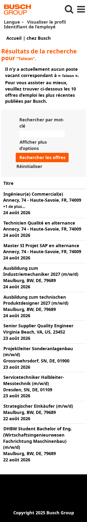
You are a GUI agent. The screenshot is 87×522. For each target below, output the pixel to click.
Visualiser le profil (46, 21)
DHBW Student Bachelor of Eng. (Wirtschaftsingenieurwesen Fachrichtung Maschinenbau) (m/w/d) (37, 438)
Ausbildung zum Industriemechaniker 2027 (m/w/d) (40, 271)
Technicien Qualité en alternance (39, 223)
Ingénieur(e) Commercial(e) (33, 194)
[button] (81, 9)
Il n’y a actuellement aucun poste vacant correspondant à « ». (42, 72)
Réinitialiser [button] (29, 166)
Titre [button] (8, 183)
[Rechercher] (69, 9)
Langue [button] (12, 21)
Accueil (14, 38)
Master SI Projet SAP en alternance (41, 245)
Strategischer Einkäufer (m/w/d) (38, 406)
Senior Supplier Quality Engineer (38, 326)
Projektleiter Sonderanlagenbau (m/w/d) (38, 352)
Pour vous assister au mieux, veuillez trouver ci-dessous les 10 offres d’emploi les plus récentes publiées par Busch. (40, 92)
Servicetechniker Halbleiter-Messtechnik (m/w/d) (33, 380)
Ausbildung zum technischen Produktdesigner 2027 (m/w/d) (35, 300)
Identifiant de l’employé (30, 26)
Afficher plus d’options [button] (33, 145)
